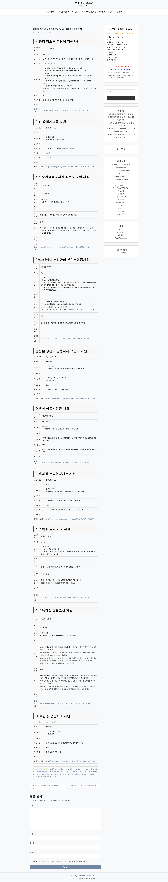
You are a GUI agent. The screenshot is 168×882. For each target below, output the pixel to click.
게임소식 (111, 12)
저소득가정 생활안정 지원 (47, 774)
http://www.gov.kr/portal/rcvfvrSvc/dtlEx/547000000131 (67, 110)
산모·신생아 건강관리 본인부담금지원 (57, 772)
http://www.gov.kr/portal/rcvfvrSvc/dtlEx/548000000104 (65, 703)
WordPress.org (121, 238)
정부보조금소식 (40, 769)
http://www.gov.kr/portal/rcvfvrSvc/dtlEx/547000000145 (70, 398)
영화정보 (102, 12)
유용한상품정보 (64, 12)
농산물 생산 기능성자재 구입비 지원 (80, 769)
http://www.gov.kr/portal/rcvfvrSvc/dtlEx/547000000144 (70, 519)
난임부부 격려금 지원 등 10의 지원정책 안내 (85, 786)
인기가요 (119, 12)
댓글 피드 (121, 235)
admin (37, 32)
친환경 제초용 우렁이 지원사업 (84, 774)
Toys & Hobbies (121, 182)
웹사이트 (33, 852)
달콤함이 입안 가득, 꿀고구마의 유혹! (121, 114)
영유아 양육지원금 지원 (79, 772)
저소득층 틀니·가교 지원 (65, 774)
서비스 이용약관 (121, 253)
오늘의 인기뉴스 (51, 12)
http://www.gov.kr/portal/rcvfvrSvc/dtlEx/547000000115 (70, 167)
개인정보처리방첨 (121, 250)
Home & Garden (121, 176)
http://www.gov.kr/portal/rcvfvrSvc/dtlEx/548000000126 (65, 338)
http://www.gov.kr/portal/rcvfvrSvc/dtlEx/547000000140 (70, 761)
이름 (32, 834)
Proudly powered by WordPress (84, 876)
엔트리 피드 (121, 232)
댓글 (32, 806)
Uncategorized (121, 185)
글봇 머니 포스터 (84, 2)
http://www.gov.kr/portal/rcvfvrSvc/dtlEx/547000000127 (67, 462)
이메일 (33, 843)
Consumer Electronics (121, 170)
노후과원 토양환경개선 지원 (58, 769)
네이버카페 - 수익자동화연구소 (121, 69)
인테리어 (121, 211)
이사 (120, 205)
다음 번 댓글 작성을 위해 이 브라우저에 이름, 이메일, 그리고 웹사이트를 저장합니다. (60, 861)
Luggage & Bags (121, 179)
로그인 (121, 229)
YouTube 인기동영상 (88, 12)
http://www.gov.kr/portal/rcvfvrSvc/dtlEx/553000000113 (64, 247)
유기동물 (75, 12)
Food (121, 173)
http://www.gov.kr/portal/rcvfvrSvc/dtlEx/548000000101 (65, 597)
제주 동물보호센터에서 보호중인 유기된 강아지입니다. (48, 787)
